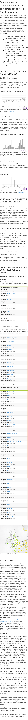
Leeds (8, 317)
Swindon (9, 404)
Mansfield (9, 479)
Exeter (8, 475)
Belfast (8, 512)
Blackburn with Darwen (12, 425)
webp (19, 553)
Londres (9, 358)
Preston (9, 420)
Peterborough (10, 370)
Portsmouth (10, 366)
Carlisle (9, 487)
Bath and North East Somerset (14, 441)
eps (13, 111)
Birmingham (10, 379)
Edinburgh (9, 491)
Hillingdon (9, 362)
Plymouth (9, 462)
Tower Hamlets (10, 341)
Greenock (9, 508)
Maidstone (9, 349)
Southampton (10, 412)
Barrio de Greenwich (12, 337)
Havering (9, 437)
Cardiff (8, 466)
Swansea (9, 450)
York (8, 305)
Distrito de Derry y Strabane (13, 517)
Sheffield (9, 311)
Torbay (9, 471)
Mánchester (10, 429)
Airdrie (8, 500)
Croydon (9, 353)
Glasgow (9, 496)
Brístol (8, 445)
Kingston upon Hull (11, 293)
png (10, 111)
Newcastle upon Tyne (12, 433)
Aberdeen (9, 483)
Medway (9, 345)
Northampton (10, 374)
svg (11, 111)
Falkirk (8, 504)
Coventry (9, 383)
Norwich (9, 395)
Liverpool (9, 416)
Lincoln (9, 299)
